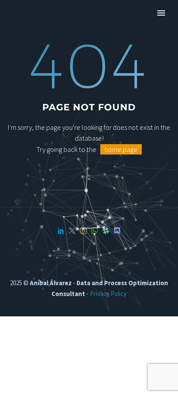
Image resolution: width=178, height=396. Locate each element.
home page (121, 149)
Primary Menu (161, 12)
